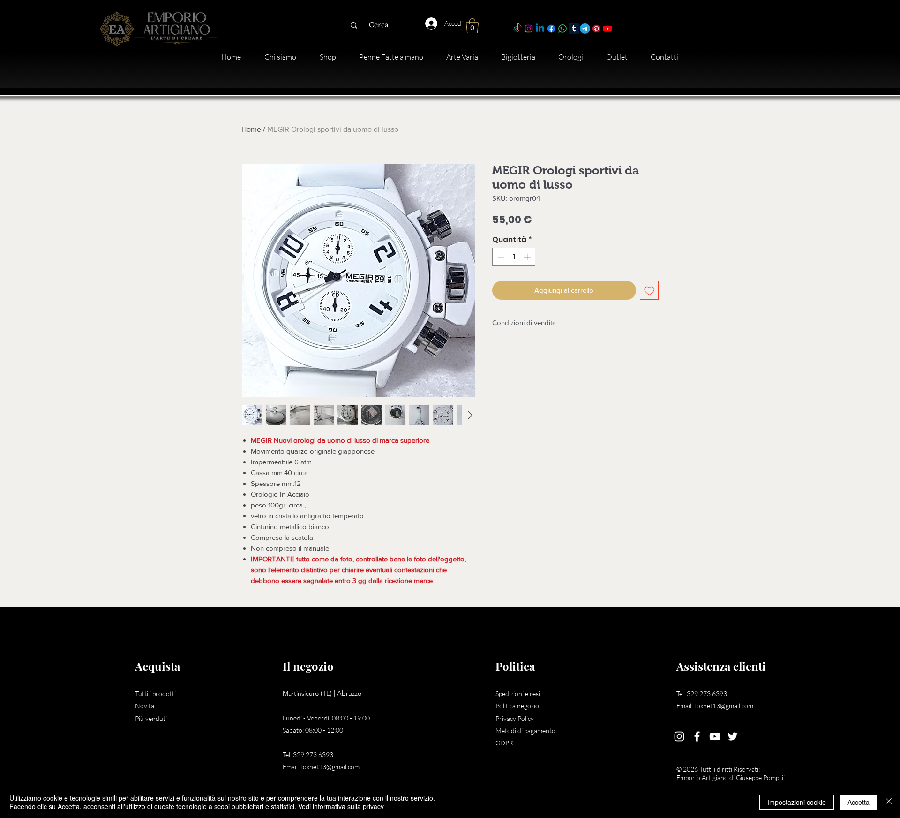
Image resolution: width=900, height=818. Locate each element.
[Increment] (528, 256)
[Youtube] (607, 28)
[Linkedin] (540, 28)
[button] (472, 25)
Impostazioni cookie (796, 802)
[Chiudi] (888, 802)
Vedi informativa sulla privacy (341, 806)
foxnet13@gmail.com (330, 767)
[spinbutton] (514, 256)
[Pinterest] (596, 28)
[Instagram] (529, 28)
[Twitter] (732, 736)
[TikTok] (517, 28)
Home (251, 129)
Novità (144, 706)
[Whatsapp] (562, 28)
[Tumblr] (574, 28)
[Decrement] (500, 256)
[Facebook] (551, 28)
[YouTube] (714, 736)
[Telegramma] (585, 28)
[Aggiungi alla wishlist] (649, 290)
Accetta (859, 802)
